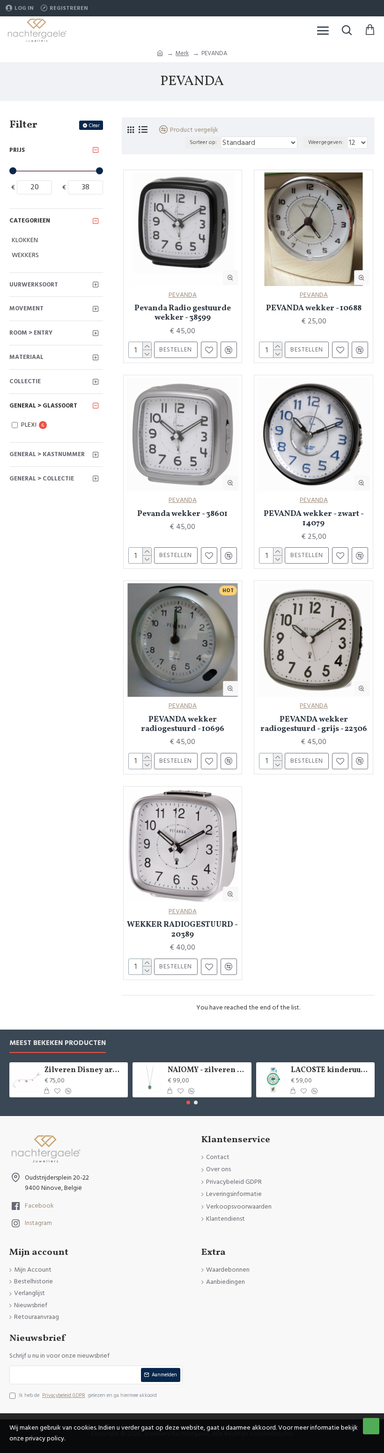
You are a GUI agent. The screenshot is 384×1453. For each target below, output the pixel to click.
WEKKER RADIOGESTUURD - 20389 (182, 929)
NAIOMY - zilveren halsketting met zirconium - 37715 (208, 1070)
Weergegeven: (325, 142)
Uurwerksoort (33, 284)
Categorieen (29, 220)
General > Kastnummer (47, 454)
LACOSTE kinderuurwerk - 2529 (331, 1070)
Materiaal (26, 357)
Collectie (25, 381)
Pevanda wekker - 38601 (182, 514)
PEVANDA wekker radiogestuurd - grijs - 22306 (313, 724)
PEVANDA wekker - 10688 (314, 308)
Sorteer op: (203, 142)
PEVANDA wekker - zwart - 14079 (314, 519)
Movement (26, 308)
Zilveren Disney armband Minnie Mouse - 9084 (84, 1070)
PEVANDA (183, 295)
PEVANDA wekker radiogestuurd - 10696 (182, 724)
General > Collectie (41, 478)
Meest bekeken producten (57, 1043)
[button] (188, 1102)
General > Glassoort (43, 405)
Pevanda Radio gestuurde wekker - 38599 (182, 313)
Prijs (17, 150)
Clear (94, 125)
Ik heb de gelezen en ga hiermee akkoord (88, 1395)
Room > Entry (30, 333)
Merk (182, 53)
